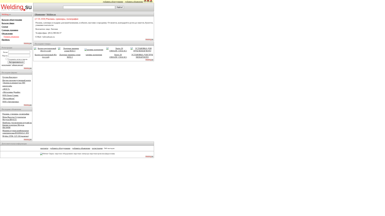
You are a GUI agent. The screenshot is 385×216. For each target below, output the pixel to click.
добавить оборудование (113, 1)
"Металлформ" (8, 98)
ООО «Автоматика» (10, 101)
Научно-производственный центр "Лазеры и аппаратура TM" (16, 81)
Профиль (6, 40)
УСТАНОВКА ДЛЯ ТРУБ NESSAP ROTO (142, 56)
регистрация (6, 65)
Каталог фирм (8, 23)
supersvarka (7, 86)
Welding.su (51, 14)
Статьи (5, 27)
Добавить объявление (11, 37)
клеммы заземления (94, 55)
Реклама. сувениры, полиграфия (15, 114)
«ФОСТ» (6, 89)
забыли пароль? (17, 65)
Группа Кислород (9, 77)
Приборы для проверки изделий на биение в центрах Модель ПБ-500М (17, 125)
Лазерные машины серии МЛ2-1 (69, 56)
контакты (44, 148)
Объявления (7, 33)
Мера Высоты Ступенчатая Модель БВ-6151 (14, 118)
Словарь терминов (10, 30)
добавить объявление (134, 1)
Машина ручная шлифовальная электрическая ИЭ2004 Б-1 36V (15, 131)
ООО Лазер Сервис (10, 95)
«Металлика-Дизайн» (11, 92)
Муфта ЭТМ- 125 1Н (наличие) (15, 136)
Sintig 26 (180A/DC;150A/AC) (118, 56)
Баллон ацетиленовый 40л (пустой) (46, 56)
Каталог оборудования (12, 20)
